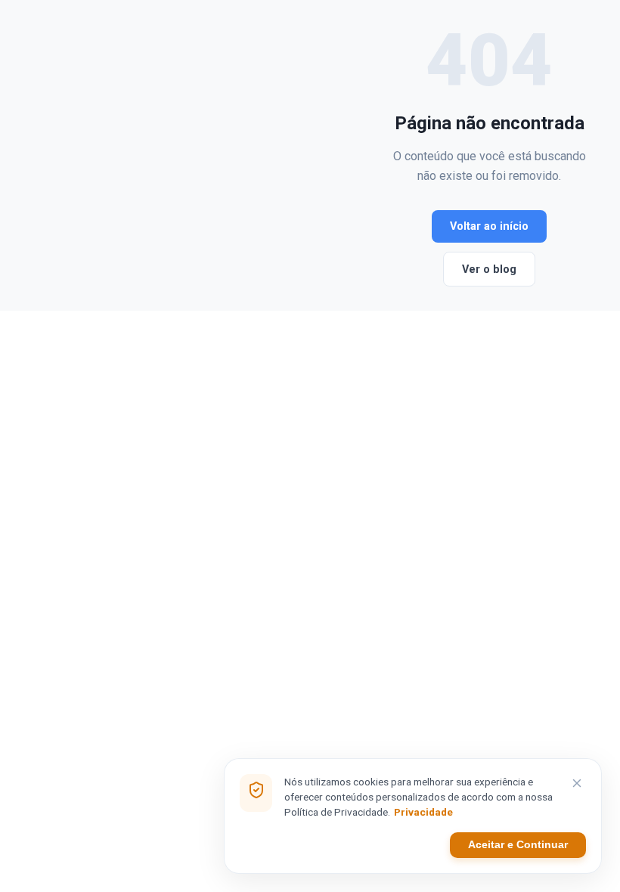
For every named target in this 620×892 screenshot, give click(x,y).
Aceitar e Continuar (518, 844)
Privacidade (423, 812)
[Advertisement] (203, 156)
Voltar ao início (489, 226)
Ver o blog (489, 269)
